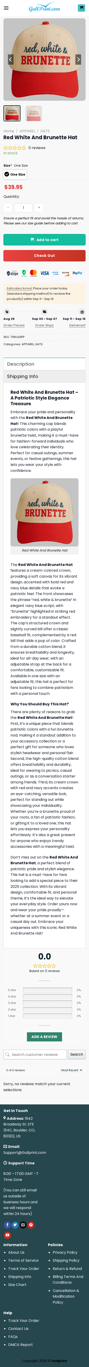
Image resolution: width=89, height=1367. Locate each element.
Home (8, 131)
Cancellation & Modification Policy (66, 1296)
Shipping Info (19, 1276)
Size (7, 165)
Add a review (44, 1036)
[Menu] (6, 8)
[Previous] (11, 59)
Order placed (14, 325)
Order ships (44, 325)
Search (76, 1054)
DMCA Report (20, 1344)
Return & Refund (67, 1268)
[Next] (78, 59)
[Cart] (81, 8)
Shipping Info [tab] (22, 376)
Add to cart (48, 239)
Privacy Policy (65, 1252)
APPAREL (27, 131)
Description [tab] (20, 364)
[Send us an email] (22, 1225)
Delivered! (77, 325)
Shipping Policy (66, 1260)
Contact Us (18, 1328)
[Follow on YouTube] (7, 1235)
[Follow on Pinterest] (30, 1225)
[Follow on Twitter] (15, 1225)
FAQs (13, 1336)
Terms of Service (23, 1260)
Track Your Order (23, 1268)
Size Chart (17, 1284)
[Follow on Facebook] (7, 1225)
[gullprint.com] (44, 8)
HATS (45, 131)
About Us (16, 1252)
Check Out (44, 255)
